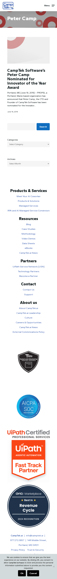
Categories (12, 140)
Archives (11, 159)
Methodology (28, 233)
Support (28, 294)
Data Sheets (28, 243)
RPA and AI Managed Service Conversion (29, 210)
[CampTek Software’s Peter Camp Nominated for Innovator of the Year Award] (28, 50)
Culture (28, 317)
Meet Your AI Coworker (29, 196)
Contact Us (28, 289)
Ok (21, 573)
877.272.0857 (17, 540)
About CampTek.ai (28, 308)
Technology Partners (28, 271)
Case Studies (28, 229)
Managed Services (28, 205)
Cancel (33, 573)
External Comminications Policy (29, 332)
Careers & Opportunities (28, 322)
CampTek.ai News (28, 252)
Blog (28, 224)
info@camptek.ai (34, 535)
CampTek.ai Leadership (28, 313)
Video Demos (28, 238)
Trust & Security (35, 549)
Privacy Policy (18, 549)
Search (43, 126)
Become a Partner (28, 276)
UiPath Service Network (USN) (29, 266)
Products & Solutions (28, 201)
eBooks (28, 248)
